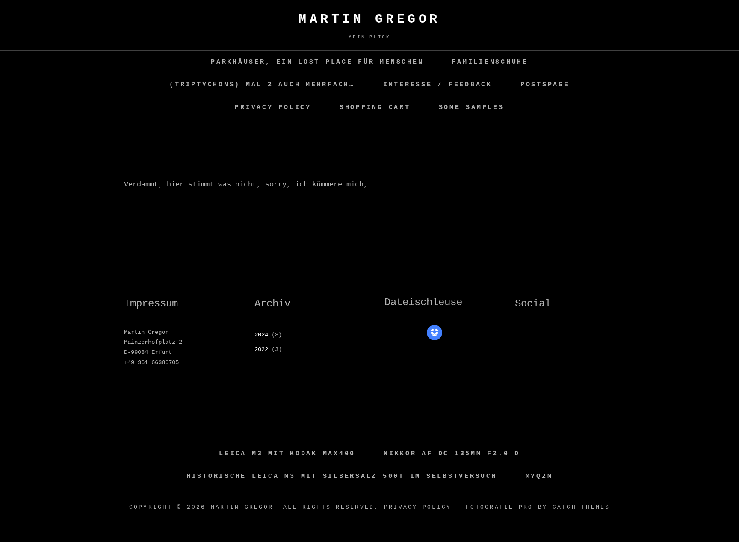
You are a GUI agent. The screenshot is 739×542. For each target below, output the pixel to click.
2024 (261, 334)
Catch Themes (581, 507)
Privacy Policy (273, 107)
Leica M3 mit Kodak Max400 (287, 453)
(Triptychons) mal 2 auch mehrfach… (262, 84)
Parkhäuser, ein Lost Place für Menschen (317, 62)
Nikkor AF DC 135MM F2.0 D (452, 453)
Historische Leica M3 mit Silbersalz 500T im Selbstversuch (341, 476)
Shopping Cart (375, 107)
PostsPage (545, 84)
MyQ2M (539, 476)
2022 (261, 349)
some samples (471, 107)
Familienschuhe (490, 62)
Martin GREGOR (369, 19)
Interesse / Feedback (437, 84)
